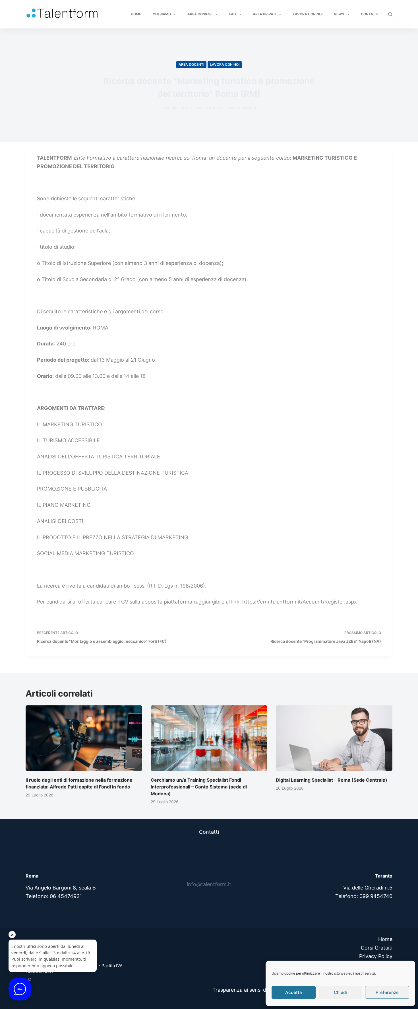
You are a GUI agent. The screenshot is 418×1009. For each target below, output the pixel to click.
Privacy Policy (375, 956)
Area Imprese (199, 14)
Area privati (264, 14)
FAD (232, 14)
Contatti (369, 14)
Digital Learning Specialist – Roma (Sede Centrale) (331, 780)
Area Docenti (191, 64)
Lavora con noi (307, 14)
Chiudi (340, 992)
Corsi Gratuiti (376, 948)
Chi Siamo (162, 14)
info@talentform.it (209, 884)
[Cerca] (390, 14)
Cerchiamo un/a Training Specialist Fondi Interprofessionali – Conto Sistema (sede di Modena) (199, 786)
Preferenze (387, 992)
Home (136, 14)
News (339, 14)
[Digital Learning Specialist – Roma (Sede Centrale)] (334, 738)
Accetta (293, 992)
